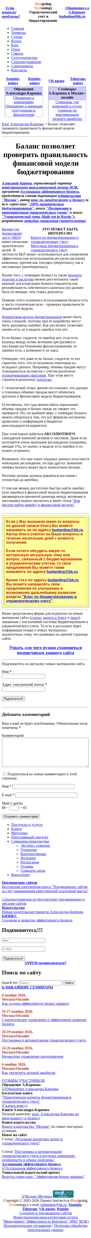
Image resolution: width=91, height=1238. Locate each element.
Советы (17, 53)
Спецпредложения (26, 62)
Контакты (19, 70)
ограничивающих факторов (24, 375)
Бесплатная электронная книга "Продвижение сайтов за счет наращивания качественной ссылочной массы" (45, 889)
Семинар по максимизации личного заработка (67, 114)
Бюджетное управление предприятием (32, 1056)
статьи (36, 618)
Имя (6, 672)
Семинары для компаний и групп (67, 104)
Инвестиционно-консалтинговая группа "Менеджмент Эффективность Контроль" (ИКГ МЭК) (45, 1219)
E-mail (8, 795)
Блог (15, 45)
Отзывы (27, 866)
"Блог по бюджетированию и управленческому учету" (41, 599)
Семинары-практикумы (30, 841)
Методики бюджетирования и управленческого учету (54, 248)
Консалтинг (20, 875)
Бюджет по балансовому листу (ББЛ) (12, 233)
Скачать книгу (14, 1106)
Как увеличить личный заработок (29, 1073)
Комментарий (13, 735)
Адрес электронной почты (24, 684)
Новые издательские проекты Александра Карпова (42, 912)
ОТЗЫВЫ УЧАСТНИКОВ (23, 1081)
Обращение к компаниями (23, 100)
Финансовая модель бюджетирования (32, 317)
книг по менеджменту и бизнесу (58, 200)
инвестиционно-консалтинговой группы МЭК (40, 187)
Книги (16, 829)
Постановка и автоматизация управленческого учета (44, 1040)
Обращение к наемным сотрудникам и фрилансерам (23, 110)
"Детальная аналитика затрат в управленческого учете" (32, 1141)
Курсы (16, 41)
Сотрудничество (24, 58)
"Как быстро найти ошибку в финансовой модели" (41, 503)
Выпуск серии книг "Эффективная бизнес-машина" (43, 1177)
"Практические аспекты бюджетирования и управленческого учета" (36, 1099)
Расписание (30, 862)
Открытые (29, 850)
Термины (18, 33)
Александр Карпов (17, 183)
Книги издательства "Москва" (26, 1126)
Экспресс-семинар (35, 845)
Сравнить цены (33, 871)
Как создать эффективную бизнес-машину (35, 1003)
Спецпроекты (22, 66)
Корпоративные (33, 854)
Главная (17, 28)
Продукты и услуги (26, 825)
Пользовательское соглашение (28, 1226)
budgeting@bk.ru (72, 16)
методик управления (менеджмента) (55, 221)
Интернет (28, 858)
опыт (74, 618)
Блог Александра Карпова (23, 124)
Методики (19, 833)
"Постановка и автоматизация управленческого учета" (37, 210)
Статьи (16, 37)
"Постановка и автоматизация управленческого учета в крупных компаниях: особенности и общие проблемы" (39, 1156)
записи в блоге (54, 618)
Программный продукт (29, 837)
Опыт (15, 49)
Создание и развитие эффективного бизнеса (37, 920)
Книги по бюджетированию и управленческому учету (55, 240)
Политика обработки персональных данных (58, 1228)
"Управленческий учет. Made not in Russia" (37, 217)
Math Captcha (12, 803)
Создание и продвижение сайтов (45, 1213)
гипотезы (43, 379)
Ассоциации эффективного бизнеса (49, 192)
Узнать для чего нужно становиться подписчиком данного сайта (45, 650)
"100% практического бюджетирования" (33, 206)
